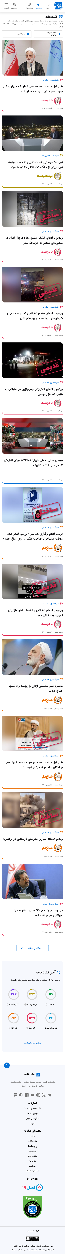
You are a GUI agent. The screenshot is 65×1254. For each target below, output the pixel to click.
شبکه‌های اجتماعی (50, 80)
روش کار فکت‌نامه (32, 1043)
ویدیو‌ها (32, 1151)
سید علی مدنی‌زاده (50, 155)
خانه (32, 1136)
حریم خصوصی (32, 1231)
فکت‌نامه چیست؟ (32, 1108)
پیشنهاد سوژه (32, 1171)
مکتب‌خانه (32, 1156)
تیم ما (32, 1123)
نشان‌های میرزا (32, 1118)
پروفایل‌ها (32, 1146)
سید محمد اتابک (51, 904)
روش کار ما (32, 1113)
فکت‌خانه (32, 1141)
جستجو (32, 1166)
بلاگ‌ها (32, 1161)
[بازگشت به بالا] (7, 1065)
